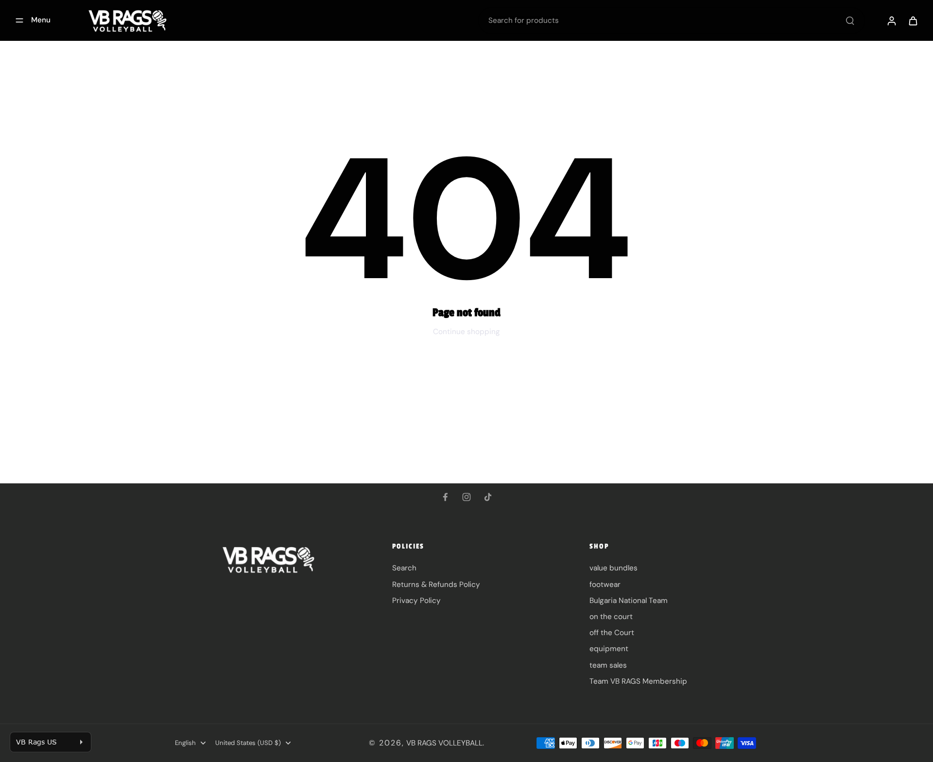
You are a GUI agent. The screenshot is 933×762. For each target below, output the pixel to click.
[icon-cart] (912, 20)
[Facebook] (445, 497)
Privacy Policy (416, 600)
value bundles (613, 568)
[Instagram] (466, 497)
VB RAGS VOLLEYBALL (444, 743)
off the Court (611, 633)
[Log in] (891, 20)
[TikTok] (488, 497)
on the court (611, 616)
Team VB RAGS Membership (638, 681)
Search (404, 568)
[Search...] (850, 20)
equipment (608, 649)
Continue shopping (466, 332)
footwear (605, 584)
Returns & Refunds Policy (436, 584)
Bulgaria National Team (628, 600)
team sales (608, 665)
